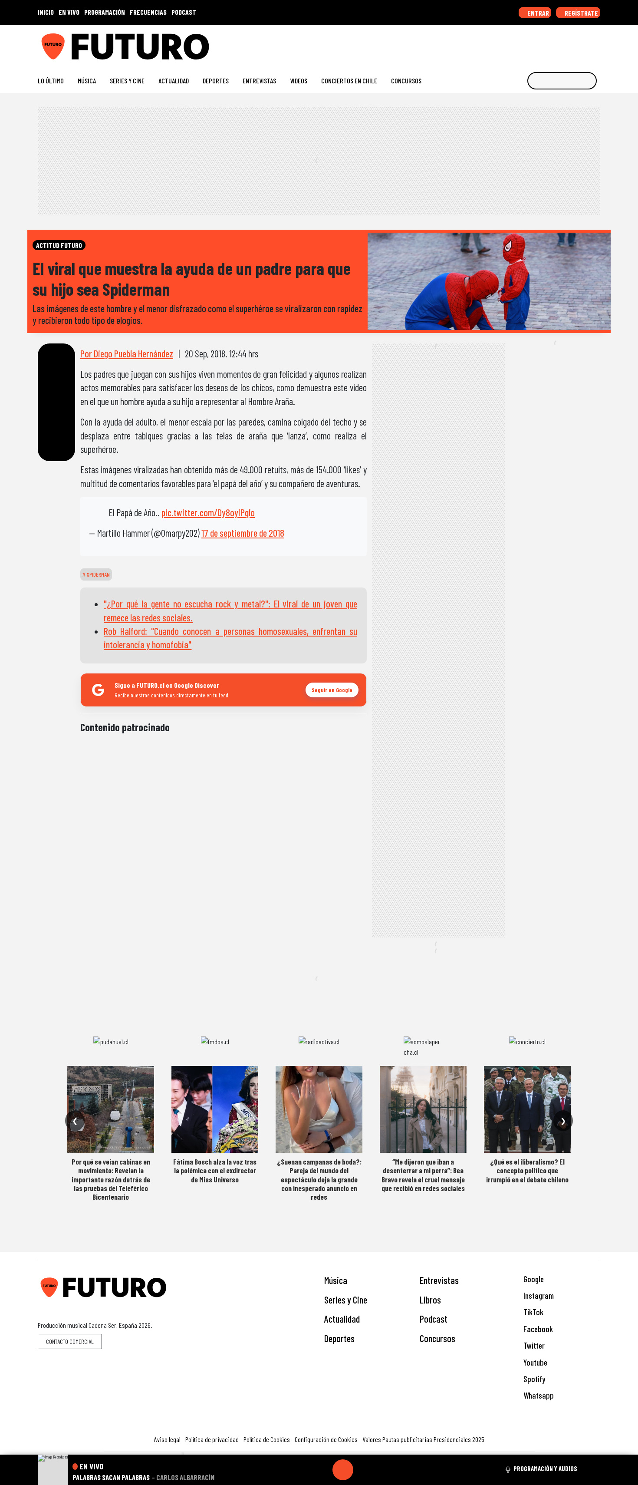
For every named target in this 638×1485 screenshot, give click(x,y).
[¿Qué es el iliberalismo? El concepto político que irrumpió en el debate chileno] (527, 1109)
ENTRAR (537, 13)
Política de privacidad (212, 1439)
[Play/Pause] (342, 1469)
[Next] (384, 1469)
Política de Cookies (266, 1439)
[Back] (301, 1469)
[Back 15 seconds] (322, 1469)
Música (87, 80)
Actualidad (173, 80)
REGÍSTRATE (580, 13)
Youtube (534, 1362)
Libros (430, 1299)
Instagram (538, 1295)
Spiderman (98, 574)
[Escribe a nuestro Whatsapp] (596, 43)
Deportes (216, 80)
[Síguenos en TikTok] (527, 43)
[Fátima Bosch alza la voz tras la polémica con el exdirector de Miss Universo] (214, 1109)
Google (533, 1279)
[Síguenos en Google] (499, 43)
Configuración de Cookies (326, 1439)
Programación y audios (545, 1468)
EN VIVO (69, 12)
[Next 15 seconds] (363, 1469)
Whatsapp (538, 1395)
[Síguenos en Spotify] (582, 43)
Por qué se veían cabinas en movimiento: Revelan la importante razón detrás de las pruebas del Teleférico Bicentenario (111, 1179)
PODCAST (183, 12)
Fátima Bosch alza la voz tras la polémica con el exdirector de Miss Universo (215, 1170)
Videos (298, 80)
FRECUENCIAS (148, 12)
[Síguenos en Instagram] (513, 43)
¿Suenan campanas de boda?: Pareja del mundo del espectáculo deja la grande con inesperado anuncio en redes (319, 1179)
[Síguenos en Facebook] (540, 43)
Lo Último (51, 80)
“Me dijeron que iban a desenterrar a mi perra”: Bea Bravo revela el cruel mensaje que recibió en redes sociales (423, 1174)
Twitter (533, 1345)
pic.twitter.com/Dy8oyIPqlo (208, 512)
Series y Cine (127, 80)
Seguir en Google (332, 689)
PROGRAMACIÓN (104, 12)
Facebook (537, 1329)
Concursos (406, 80)
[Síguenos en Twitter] (554, 43)
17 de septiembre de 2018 (242, 532)
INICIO (46, 12)
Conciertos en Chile (349, 80)
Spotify (533, 1379)
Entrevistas (259, 80)
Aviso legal (167, 1439)
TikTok (532, 1312)
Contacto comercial (70, 1341)
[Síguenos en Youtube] (568, 43)
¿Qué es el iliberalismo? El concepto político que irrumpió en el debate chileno (527, 1170)
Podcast (433, 1318)
